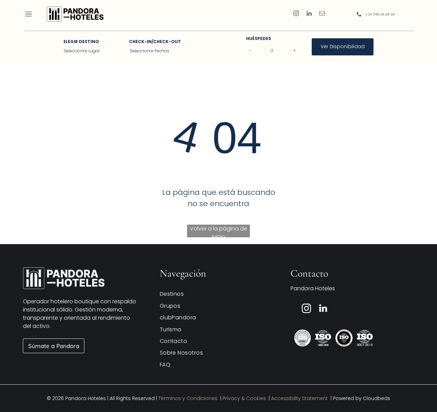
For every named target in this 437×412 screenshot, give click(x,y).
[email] (322, 14)
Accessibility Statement (299, 398)
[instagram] (296, 14)
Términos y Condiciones (187, 398)
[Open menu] (28, 14)
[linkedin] (309, 14)
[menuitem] (216, 294)
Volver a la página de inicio (218, 231)
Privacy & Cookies (244, 398)
